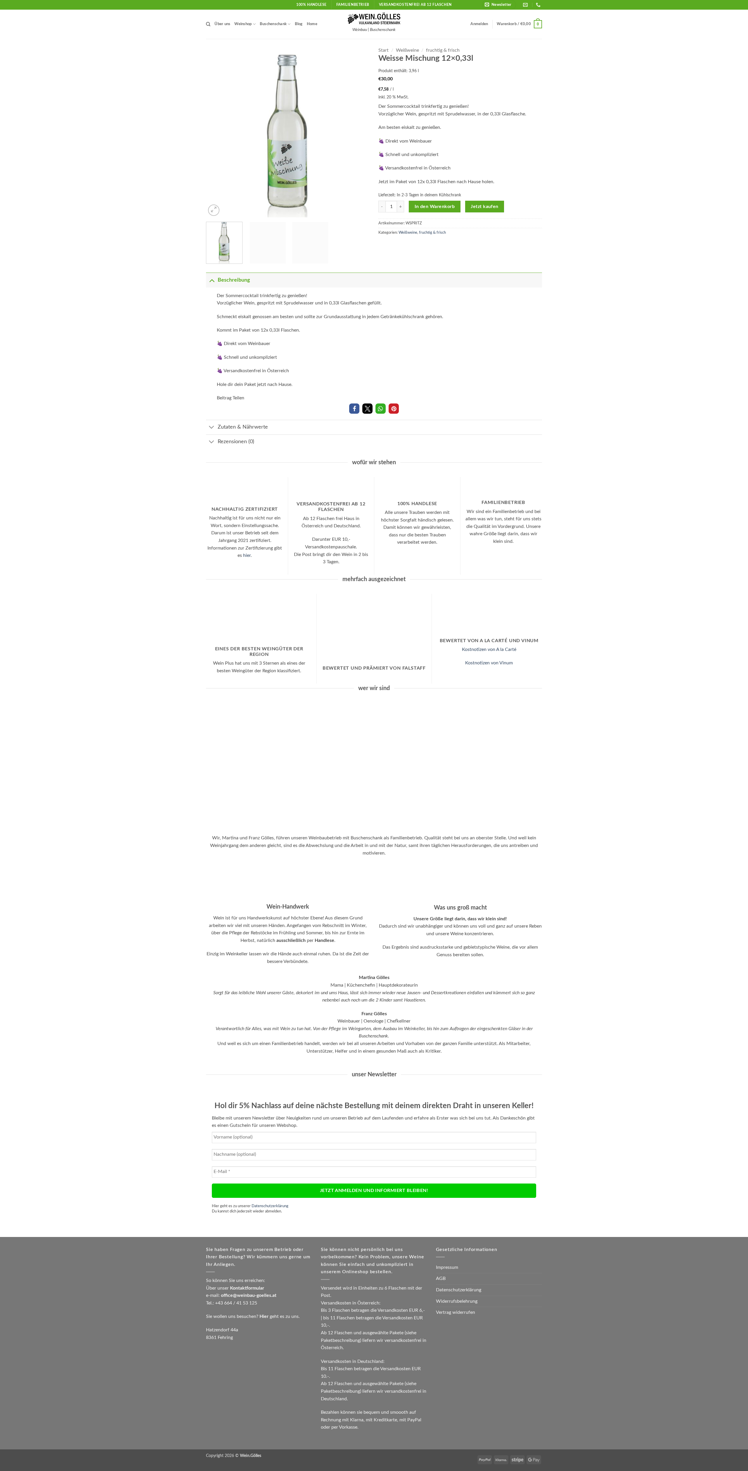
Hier (264, 1316)
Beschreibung (234, 280)
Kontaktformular (247, 1288)
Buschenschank (273, 24)
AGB (441, 1278)
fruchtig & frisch (443, 50)
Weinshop (243, 24)
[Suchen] (208, 24)
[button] (499, 5)
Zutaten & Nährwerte (243, 427)
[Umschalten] (211, 280)
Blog (299, 24)
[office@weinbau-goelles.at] (526, 5)
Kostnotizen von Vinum (489, 663)
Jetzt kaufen (484, 207)
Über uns (222, 24)
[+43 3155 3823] (539, 5)
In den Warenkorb (435, 207)
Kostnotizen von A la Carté (489, 649)
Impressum (447, 1267)
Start (383, 50)
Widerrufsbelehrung (456, 1301)
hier (247, 555)
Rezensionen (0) (236, 441)
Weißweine (407, 50)
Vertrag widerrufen (455, 1312)
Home (312, 24)
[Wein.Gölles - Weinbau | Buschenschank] (374, 18)
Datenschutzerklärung (270, 1206)
